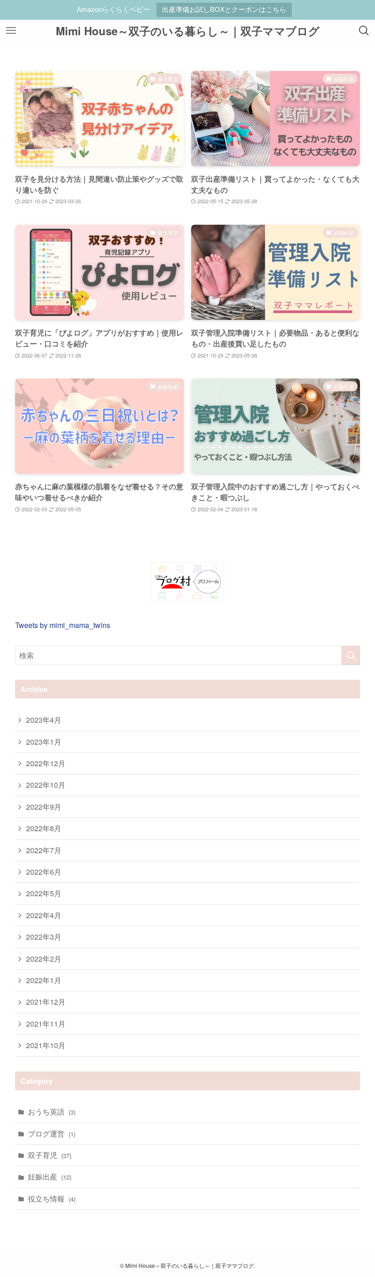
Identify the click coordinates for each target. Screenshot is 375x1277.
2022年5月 (43, 893)
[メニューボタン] (11, 31)
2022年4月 (43, 915)
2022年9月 (43, 806)
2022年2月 (43, 958)
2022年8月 (43, 828)
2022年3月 (43, 936)
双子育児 (49, 1155)
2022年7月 (43, 850)
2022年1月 (43, 980)
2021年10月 (45, 1045)
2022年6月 (43, 871)
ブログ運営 (51, 1133)
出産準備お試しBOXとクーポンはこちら (224, 9)
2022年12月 (45, 763)
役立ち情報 (51, 1198)
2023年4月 (43, 719)
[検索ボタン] (364, 31)
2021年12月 (45, 1001)
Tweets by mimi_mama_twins (62, 625)
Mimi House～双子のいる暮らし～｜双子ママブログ (188, 30)
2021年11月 (45, 1023)
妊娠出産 (49, 1176)
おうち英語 (51, 1111)
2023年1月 (43, 741)
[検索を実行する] (351, 655)
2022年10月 (45, 784)
